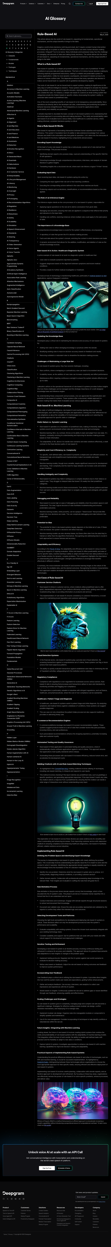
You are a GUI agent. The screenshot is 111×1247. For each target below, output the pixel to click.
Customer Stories (26, 1210)
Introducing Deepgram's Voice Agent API (64, 1219)
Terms (5, 1234)
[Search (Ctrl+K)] (69, 3)
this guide (47, 1125)
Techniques (12, 71)
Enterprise (56, 3)
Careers (95, 1216)
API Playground (79, 1216)
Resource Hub (61, 1210)
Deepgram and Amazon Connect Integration (63, 1224)
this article (93, 834)
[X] (7, 1199)
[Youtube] (15, 1199)
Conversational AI (44, 1216)
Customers (41, 3)
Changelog (78, 1213)
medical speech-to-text (98, 276)
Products (22, 3)
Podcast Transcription (45, 1219)
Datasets (11, 56)
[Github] (4, 1199)
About (94, 1210)
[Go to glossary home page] (7, 41)
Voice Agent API (7, 1216)
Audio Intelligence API (9, 1219)
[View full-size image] (72, 305)
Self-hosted (78, 1221)
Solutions (31, 3)
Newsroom (96, 1227)
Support (77, 1224)
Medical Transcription (45, 1221)
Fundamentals (13, 60)
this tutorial (101, 651)
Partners (23, 1213)
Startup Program (25, 1216)
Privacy (10, 1234)
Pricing (63, 3)
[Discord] (19, 1199)
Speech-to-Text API (8, 1210)
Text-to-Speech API (8, 1213)
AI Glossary (55, 18)
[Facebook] (23, 1199)
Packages (12, 67)
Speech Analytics (44, 1213)
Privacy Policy (102, 1201)
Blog (94, 1213)
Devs (48, 3)
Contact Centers (43, 1210)
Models (11, 63)
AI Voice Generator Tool (64, 1216)
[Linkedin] (11, 1199)
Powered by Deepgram (27, 1219)
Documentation (79, 1210)
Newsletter (96, 1219)
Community (78, 1219)
